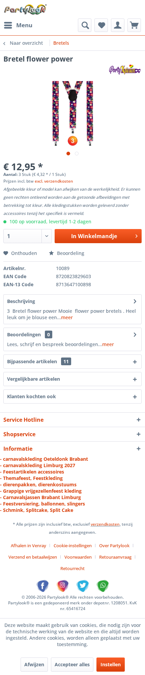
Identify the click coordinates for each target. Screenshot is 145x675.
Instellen (110, 664)
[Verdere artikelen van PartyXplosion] (125, 69)
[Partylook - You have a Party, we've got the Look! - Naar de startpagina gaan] (25, 9)
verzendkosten (105, 524)
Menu (24, 25)
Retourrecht (72, 568)
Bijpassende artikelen (38, 361)
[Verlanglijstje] (101, 25)
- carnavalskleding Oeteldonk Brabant (44, 459)
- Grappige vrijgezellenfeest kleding (41, 491)
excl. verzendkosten (54, 181)
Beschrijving (21, 301)
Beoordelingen (24, 334)
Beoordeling (70, 253)
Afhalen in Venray (28, 545)
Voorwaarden (78, 557)
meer (67, 317)
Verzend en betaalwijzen (32, 557)
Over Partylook (114, 545)
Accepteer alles (72, 664)
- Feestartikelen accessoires (32, 471)
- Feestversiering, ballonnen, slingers (42, 503)
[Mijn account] (117, 25)
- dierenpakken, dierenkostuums (38, 484)
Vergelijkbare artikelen (33, 379)
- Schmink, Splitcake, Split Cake (36, 510)
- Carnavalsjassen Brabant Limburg (40, 497)
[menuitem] (18, 25)
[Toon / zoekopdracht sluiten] (84, 25)
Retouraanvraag (115, 557)
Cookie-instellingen (73, 545)
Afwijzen (34, 664)
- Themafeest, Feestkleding (31, 478)
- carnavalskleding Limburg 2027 (37, 465)
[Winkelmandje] (134, 25)
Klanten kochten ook (31, 396)
